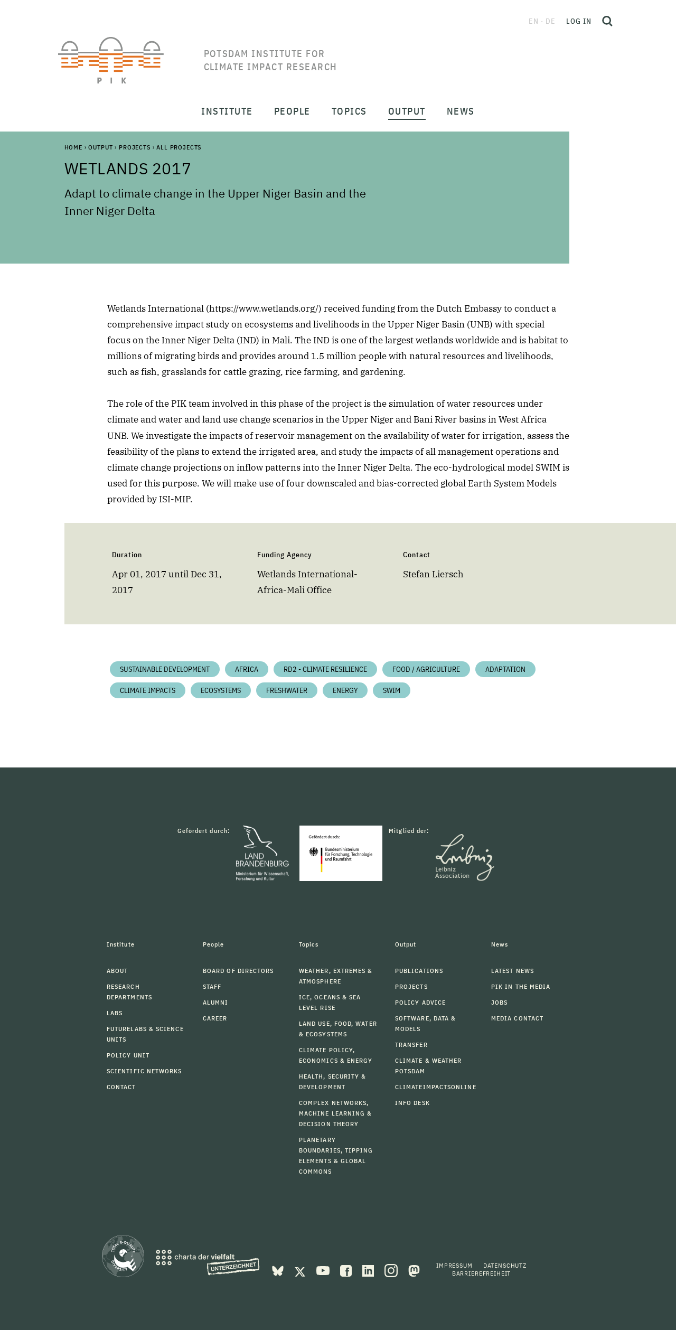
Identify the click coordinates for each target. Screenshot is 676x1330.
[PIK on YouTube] (324, 1270)
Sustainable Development (165, 669)
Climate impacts (147, 690)
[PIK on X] (301, 1270)
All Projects (178, 147)
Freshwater (286, 690)
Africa (246, 669)
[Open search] (607, 21)
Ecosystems (221, 690)
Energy (345, 690)
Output (100, 147)
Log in (579, 21)
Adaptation (505, 669)
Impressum (454, 1265)
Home (73, 147)
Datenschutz (505, 1265)
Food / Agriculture (426, 669)
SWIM (391, 690)
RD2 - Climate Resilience (325, 669)
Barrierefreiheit (481, 1273)
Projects (135, 147)
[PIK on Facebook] (347, 1270)
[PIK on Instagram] (392, 1270)
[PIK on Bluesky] (279, 1270)
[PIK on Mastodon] (414, 1270)
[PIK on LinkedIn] (369, 1270)
